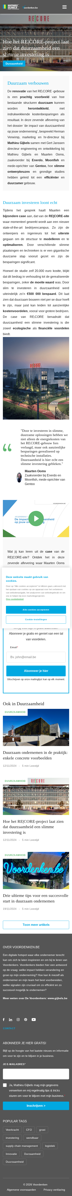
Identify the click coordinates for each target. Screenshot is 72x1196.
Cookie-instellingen (36, 619)
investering (12, 1137)
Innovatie (11, 1153)
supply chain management (22, 1145)
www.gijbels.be (57, 998)
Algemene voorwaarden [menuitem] (21, 1189)
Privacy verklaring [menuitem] (54, 1189)
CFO (29, 1129)
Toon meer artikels (36, 924)
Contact (9, 1028)
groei (42, 1129)
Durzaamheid (14, 63)
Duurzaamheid (15, 1161)
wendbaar (32, 1137)
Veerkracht (12, 1129)
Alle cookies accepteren (36, 609)
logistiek (50, 1145)
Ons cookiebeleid (15, 599)
